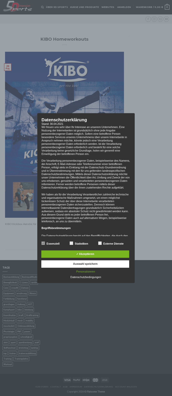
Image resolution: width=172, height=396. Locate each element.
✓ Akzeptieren (85, 254)
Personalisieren (85, 271)
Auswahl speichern (85, 263)
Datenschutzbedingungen (85, 277)
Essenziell (53, 243)
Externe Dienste (113, 243)
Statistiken (81, 243)
